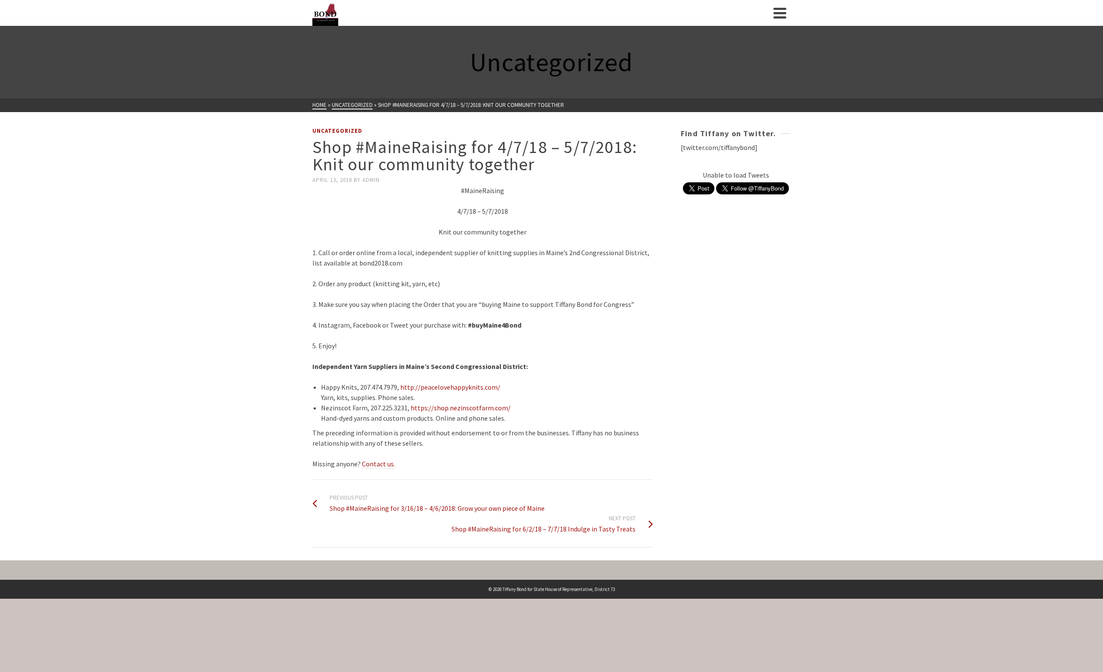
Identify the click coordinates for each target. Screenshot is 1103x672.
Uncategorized (337, 130)
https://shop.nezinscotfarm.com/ (461, 407)
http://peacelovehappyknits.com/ (450, 387)
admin (371, 180)
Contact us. (378, 463)
